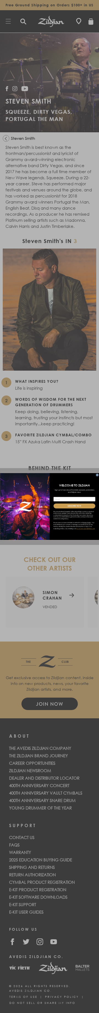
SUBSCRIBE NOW (74, 506)
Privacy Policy (86, 523)
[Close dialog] (97, 475)
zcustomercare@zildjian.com (85, 529)
